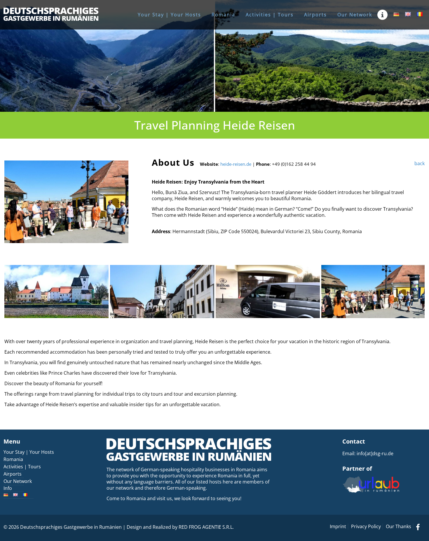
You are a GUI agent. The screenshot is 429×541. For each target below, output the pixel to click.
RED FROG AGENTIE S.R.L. (206, 527)
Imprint (338, 526)
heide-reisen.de (235, 164)
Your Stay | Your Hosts (29, 452)
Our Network (18, 481)
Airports (13, 474)
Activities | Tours (22, 466)
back (419, 163)
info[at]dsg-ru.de (375, 453)
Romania (13, 459)
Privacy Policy (366, 526)
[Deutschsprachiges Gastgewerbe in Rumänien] (51, 14)
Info (8, 488)
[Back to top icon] (401, 529)
